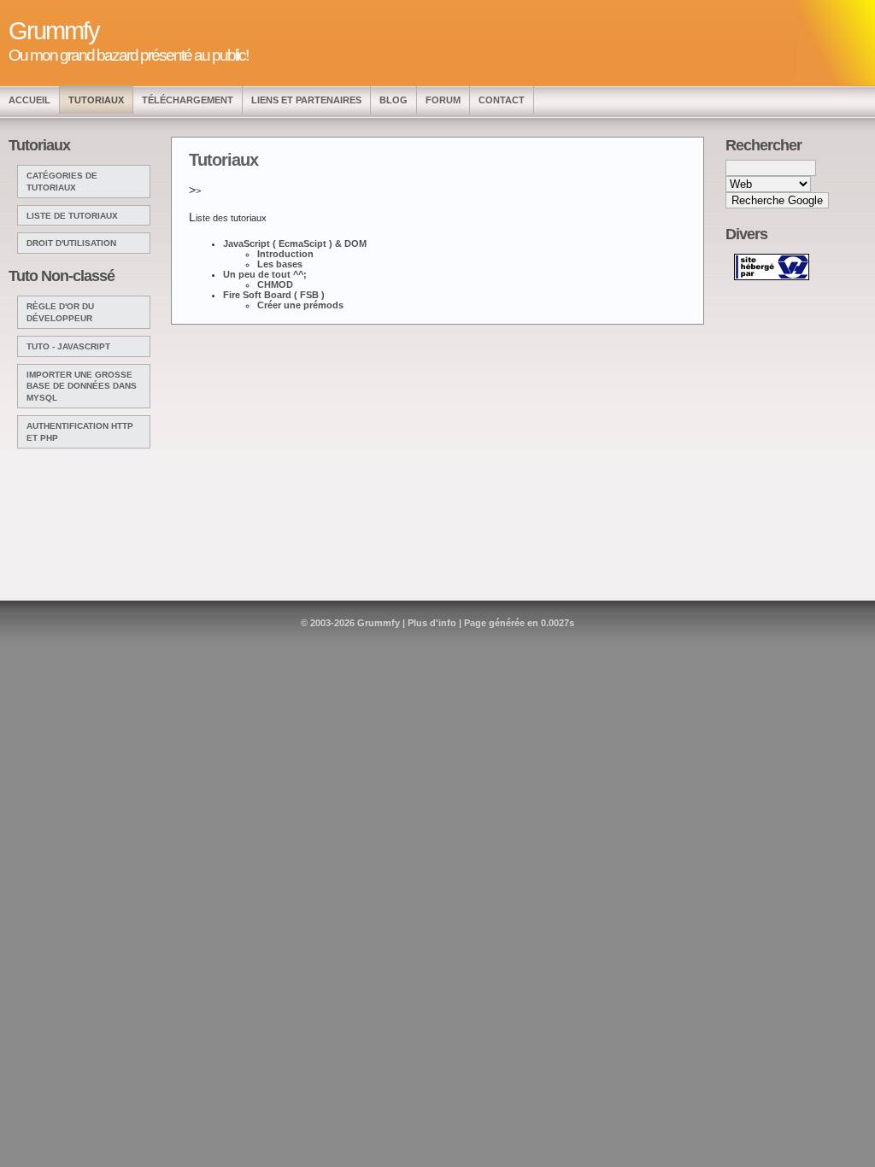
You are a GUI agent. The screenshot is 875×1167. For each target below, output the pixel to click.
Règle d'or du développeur (60, 312)
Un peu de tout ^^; (265, 274)
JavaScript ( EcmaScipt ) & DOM (295, 243)
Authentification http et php (79, 432)
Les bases (279, 264)
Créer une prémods (300, 305)
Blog (393, 100)
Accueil (29, 100)
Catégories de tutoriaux (61, 181)
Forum (443, 100)
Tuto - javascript (68, 346)
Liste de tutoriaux (72, 215)
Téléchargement (187, 100)
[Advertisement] (781, 297)
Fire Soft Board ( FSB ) (274, 295)
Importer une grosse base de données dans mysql (81, 386)
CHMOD (275, 284)
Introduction (285, 254)
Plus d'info (432, 623)
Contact (502, 100)
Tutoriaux (96, 100)
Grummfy (378, 623)
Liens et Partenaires (306, 100)
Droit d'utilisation (71, 243)
